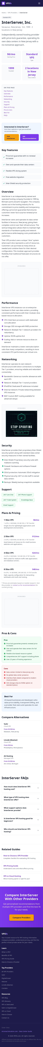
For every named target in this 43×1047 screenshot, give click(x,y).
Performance (8, 96)
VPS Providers (12, 13)
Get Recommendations (29, 137)
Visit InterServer (11, 137)
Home (4, 13)
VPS (5, 933)
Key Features (8, 91)
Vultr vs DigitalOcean (9, 1008)
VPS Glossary (6, 1001)
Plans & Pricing (9, 107)
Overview (7, 94)
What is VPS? (6, 952)
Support (6, 104)
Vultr (3, 975)
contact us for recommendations (24, 585)
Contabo (5, 988)
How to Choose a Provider (11, 962)
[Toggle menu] (39, 3)
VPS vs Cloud (6, 1011)
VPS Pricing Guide (8, 959)
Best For (6, 113)
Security (6, 102)
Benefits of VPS (7, 955)
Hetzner (4, 982)
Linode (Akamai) (7, 985)
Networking (8, 99)
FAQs (5, 115)
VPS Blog (5, 998)
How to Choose (7, 1014)
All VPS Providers (7, 972)
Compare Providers (21, 917)
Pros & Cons (8, 110)
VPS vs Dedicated (8, 1004)
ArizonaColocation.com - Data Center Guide (17, 1031)
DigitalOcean (6, 978)
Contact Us (5, 1018)
